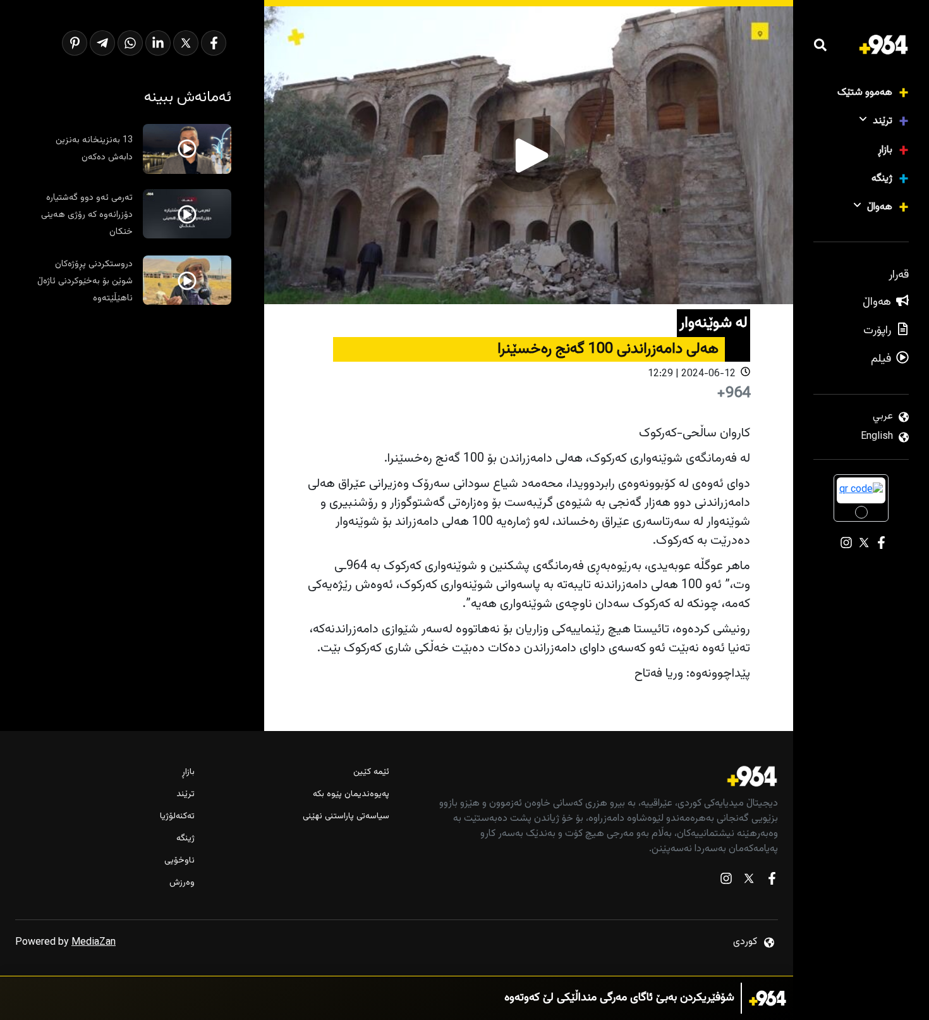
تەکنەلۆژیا (177, 816)
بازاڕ (885, 150)
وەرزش (182, 883)
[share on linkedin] (158, 43)
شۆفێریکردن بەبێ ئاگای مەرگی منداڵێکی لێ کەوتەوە (619, 998)
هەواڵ (879, 207)
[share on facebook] (213, 43)
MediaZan (93, 942)
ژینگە (881, 179)
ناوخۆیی (179, 861)
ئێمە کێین (371, 772)
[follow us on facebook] (771, 881)
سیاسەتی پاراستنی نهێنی (346, 816)
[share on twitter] (185, 43)
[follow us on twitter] (749, 881)
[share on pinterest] (74, 43)
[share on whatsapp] (130, 43)
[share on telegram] (102, 43)
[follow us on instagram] (726, 881)
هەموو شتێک (864, 93)
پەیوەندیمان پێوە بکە (351, 794)
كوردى (745, 942)
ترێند (882, 121)
